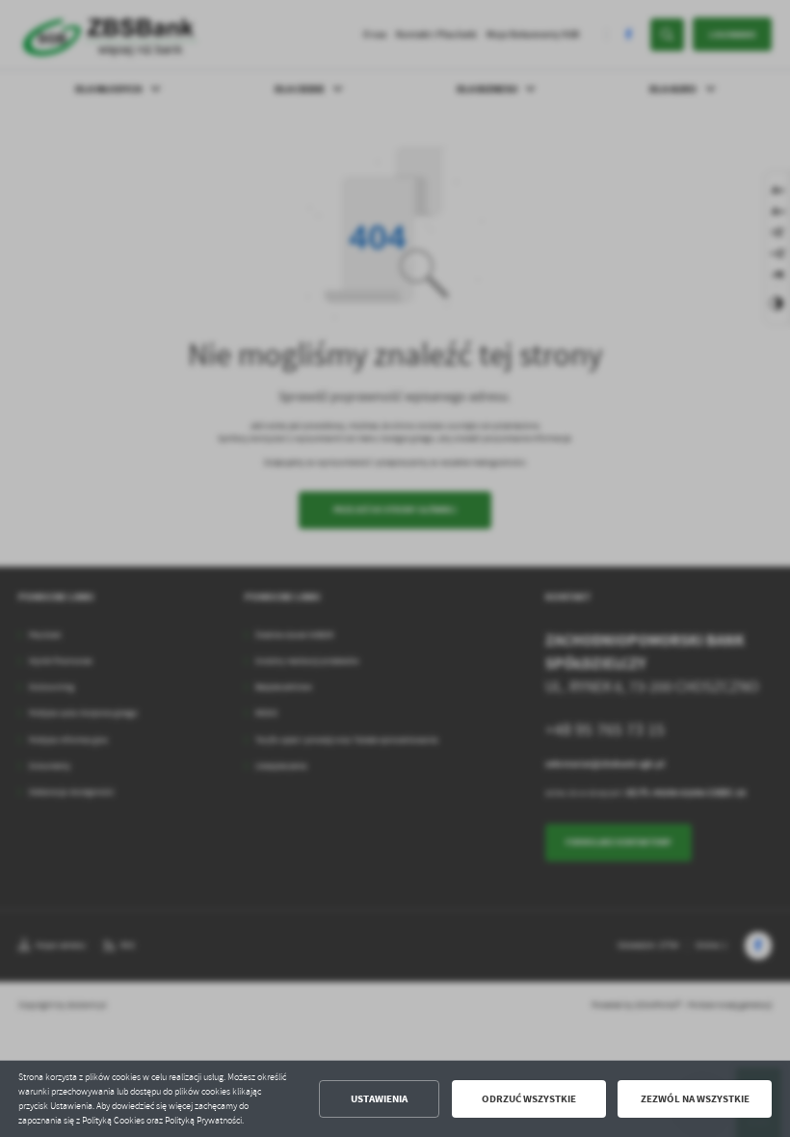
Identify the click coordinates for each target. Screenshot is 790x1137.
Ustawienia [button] (379, 1099)
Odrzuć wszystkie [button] (529, 1099)
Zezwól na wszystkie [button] (695, 1099)
